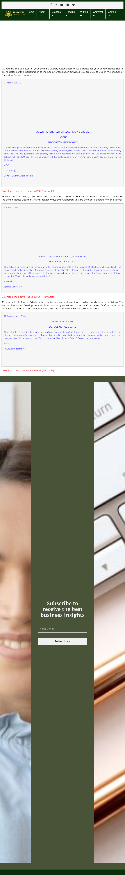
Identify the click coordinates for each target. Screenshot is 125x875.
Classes (56, 12)
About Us (42, 14)
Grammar (98, 12)
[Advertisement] (62, 43)
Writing (84, 12)
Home (30, 12)
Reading (70, 12)
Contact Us (112, 14)
